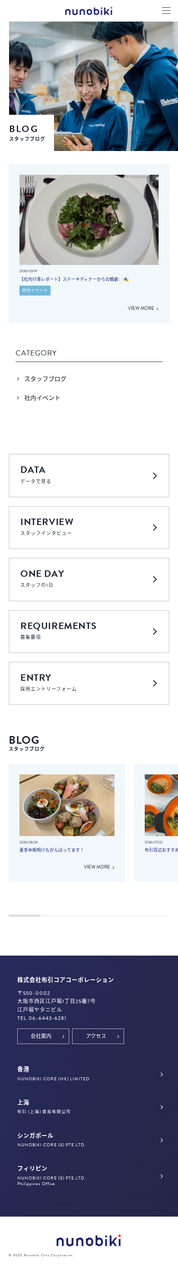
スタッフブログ (45, 379)
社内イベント (42, 398)
